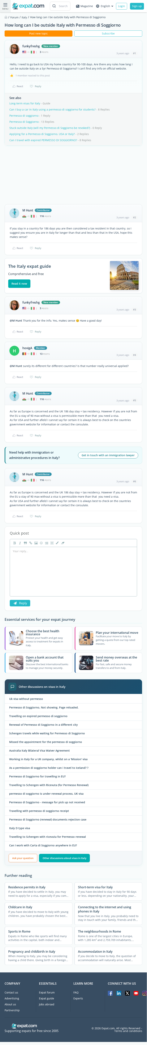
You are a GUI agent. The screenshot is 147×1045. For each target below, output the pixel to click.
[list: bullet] (46, 543)
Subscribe (108, 33)
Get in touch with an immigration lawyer (108, 455)
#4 (134, 355)
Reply (38, 86)
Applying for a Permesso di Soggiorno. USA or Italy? (42, 134)
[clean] (62, 543)
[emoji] (41, 543)
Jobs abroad (46, 1004)
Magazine (86, 6)
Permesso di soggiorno (23, 115)
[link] (30, 543)
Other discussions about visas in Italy (64, 858)
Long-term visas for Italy (24, 103)
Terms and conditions (128, 1031)
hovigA (27, 348)
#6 (134, 481)
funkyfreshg (31, 46)
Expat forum (47, 992)
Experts (78, 998)
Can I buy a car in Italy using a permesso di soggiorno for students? (52, 109)
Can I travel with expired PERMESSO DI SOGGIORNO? (43, 140)
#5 (134, 400)
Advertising (12, 998)
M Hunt (27, 210)
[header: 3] (51, 543)
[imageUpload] (35, 543)
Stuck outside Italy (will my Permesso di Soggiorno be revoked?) (49, 128)
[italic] (19, 543)
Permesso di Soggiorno (24, 122)
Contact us (11, 992)
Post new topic (38, 33)
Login (121, 6)
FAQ (76, 992)
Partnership (12, 1010)
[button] (57, 543)
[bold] (14, 543)
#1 (134, 53)
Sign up (137, 6)
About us (10, 1004)
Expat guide (46, 998)
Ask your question (22, 858)
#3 (134, 309)
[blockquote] (25, 543)
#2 (134, 217)
